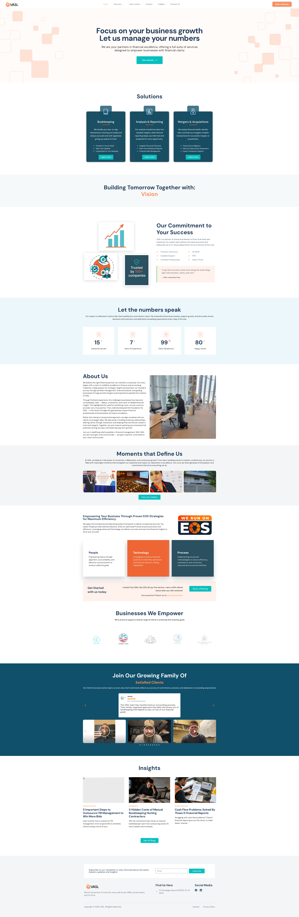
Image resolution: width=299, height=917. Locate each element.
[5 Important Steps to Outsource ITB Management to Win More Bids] (103, 790)
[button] (85, 705)
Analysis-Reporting (181, 806)
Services (117, 4)
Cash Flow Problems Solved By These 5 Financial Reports (195, 811)
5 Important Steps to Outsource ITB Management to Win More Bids (103, 813)
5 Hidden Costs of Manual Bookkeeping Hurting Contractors (146, 813)
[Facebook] (196, 890)
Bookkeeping (133, 806)
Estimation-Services (89, 806)
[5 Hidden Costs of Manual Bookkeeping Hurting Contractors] (149, 790)
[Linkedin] (201, 890)
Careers (149, 4)
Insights (161, 4)
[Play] (104, 731)
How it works (134, 4)
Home (105, 4)
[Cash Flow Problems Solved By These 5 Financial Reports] (195, 790)
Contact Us (175, 4)
